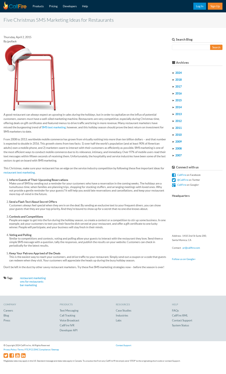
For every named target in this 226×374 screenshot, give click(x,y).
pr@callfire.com (191, 247)
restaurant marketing (33, 278)
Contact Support (182, 320)
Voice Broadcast (69, 320)
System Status (180, 325)
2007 (178, 155)
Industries (122, 315)
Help (85, 6)
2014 (178, 107)
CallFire (181, 174)
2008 (178, 148)
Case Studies (123, 310)
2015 (178, 100)
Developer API (69, 330)
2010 (178, 134)
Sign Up (215, 6)
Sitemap (55, 349)
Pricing (53, 6)
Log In (199, 6)
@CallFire (182, 179)
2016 (178, 93)
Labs (118, 320)
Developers (70, 6)
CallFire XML (180, 315)
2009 (178, 141)
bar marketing (28, 285)
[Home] (17, 6)
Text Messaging (69, 310)
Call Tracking (67, 315)
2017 (178, 86)
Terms (20, 349)
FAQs (175, 310)
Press (7, 320)
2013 (178, 114)
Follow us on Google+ (184, 259)
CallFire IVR (67, 325)
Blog (6, 315)
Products (38, 6)
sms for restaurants (31, 281)
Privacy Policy (10, 349)
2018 (178, 79)
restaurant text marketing (19, 172)
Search (216, 47)
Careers (8, 310)
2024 (178, 72)
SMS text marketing (54, 127)
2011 (178, 127)
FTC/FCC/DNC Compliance (37, 349)
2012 (178, 120)
